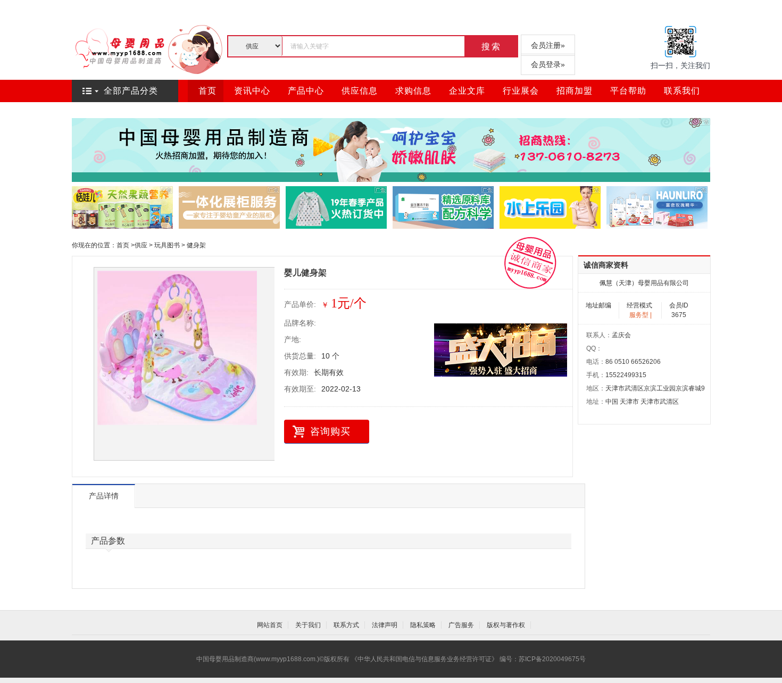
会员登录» (548, 64)
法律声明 (384, 625)
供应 (141, 245)
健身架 (196, 245)
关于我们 (308, 625)
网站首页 (269, 625)
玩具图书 (167, 245)
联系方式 (346, 625)
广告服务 (461, 625)
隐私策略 (423, 625)
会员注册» (548, 45)
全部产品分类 (131, 90)
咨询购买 (330, 431)
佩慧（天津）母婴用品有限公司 (644, 283)
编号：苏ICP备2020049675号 (543, 659)
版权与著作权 (506, 625)
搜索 (491, 46)
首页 (123, 245)
